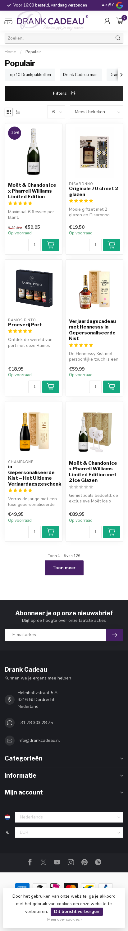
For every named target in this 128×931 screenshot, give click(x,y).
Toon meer (64, 568)
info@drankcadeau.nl (39, 740)
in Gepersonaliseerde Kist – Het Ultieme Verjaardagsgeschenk (33, 475)
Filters (60, 93)
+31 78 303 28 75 (35, 723)
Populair (33, 52)
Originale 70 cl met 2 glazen (93, 191)
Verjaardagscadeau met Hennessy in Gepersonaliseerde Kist (92, 330)
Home (10, 52)
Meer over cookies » (65, 919)
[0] (120, 20)
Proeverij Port (25, 325)
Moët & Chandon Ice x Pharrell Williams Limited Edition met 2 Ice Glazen (93, 471)
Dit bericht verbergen (76, 911)
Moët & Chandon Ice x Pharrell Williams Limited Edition (32, 190)
